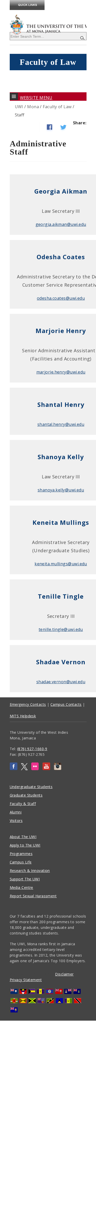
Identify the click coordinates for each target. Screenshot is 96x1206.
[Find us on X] (24, 768)
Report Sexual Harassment (33, 895)
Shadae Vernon (61, 662)
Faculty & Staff (23, 803)
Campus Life (21, 862)
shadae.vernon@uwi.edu (60, 682)
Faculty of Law (57, 106)
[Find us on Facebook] (13, 768)
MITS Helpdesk (23, 715)
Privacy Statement (26, 979)
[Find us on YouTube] (46, 768)
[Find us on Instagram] (57, 768)
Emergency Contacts (28, 704)
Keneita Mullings (61, 522)
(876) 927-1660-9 (32, 748)
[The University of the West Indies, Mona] (48, 24)
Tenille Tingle (61, 596)
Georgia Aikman (60, 191)
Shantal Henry (60, 404)
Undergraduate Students (31, 786)
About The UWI (23, 836)
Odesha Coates (61, 257)
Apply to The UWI (25, 845)
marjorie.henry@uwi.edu (61, 372)
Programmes (21, 853)
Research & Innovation (30, 870)
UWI (19, 106)
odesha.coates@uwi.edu (61, 298)
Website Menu (36, 97)
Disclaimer (64, 974)
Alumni (16, 812)
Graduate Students (26, 795)
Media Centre (21, 887)
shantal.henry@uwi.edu (60, 424)
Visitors (16, 820)
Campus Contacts (66, 704)
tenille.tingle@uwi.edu (61, 629)
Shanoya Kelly (61, 457)
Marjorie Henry (61, 330)
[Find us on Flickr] (35, 768)
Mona (33, 106)
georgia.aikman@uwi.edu (61, 224)
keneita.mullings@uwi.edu (61, 564)
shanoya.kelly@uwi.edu (61, 490)
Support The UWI (25, 879)
